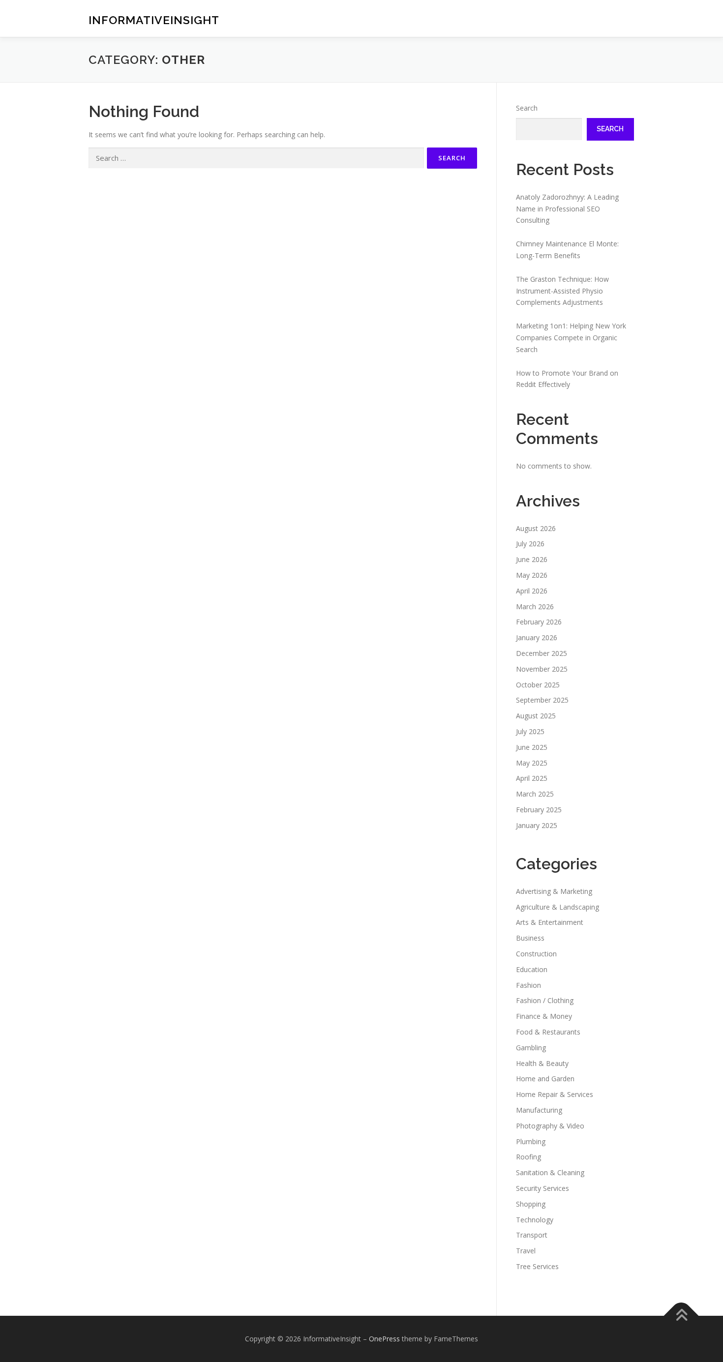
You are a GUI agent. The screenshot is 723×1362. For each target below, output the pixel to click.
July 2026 (530, 543)
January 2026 (536, 637)
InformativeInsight (154, 20)
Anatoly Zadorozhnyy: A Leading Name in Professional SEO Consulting (567, 208)
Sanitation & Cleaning (550, 1172)
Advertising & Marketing (554, 891)
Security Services (542, 1188)
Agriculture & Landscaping (557, 907)
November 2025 (542, 669)
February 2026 (539, 621)
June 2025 (531, 747)
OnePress (384, 1338)
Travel (526, 1250)
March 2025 (535, 794)
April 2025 (531, 778)
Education (531, 969)
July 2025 (530, 731)
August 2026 (536, 528)
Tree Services (537, 1266)
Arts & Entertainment (549, 922)
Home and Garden (545, 1078)
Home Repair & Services (554, 1094)
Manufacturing (539, 1110)
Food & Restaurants (548, 1031)
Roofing (528, 1156)
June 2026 (531, 559)
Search (527, 108)
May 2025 (531, 763)
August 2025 (536, 715)
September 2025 (542, 700)
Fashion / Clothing (544, 1000)
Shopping (530, 1204)
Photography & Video (550, 1125)
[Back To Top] (681, 1315)
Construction (536, 953)
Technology (534, 1219)
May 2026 (531, 575)
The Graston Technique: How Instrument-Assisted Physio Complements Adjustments (562, 290)
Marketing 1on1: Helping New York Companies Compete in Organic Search (571, 337)
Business (530, 938)
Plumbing (530, 1141)
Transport (531, 1235)
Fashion (528, 985)
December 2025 (541, 653)
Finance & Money (544, 1016)
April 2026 (531, 590)
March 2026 (535, 606)
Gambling (531, 1047)
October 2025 (538, 684)
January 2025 (536, 825)
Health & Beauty (542, 1063)
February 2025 (539, 809)
